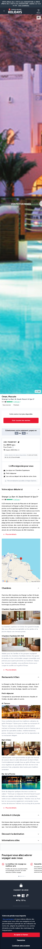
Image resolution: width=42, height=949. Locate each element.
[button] (21, 489)
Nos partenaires (8, 919)
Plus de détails (11, 534)
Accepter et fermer (21, 935)
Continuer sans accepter (21, 946)
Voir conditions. (23, 5)
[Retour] (4, 11)
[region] (21, 929)
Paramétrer (21, 940)
